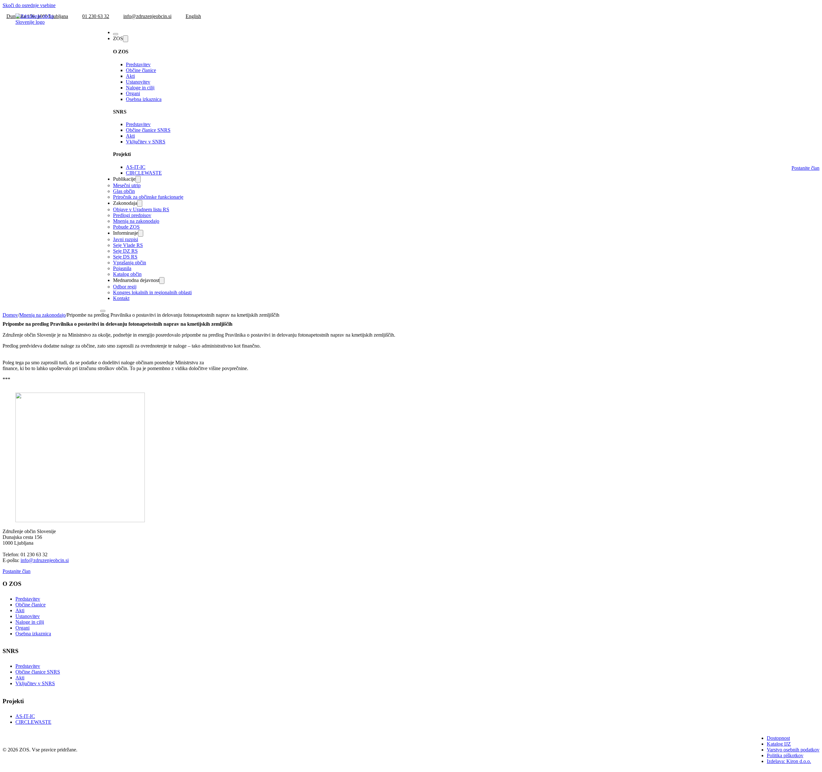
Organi (133, 93)
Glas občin (124, 191)
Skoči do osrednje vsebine (29, 5)
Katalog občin (127, 274)
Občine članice (141, 70)
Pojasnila (122, 268)
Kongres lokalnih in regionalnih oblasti (152, 292)
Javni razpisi (125, 239)
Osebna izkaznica (144, 99)
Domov (10, 315)
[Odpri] (115, 34)
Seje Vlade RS (128, 245)
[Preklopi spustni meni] (125, 38)
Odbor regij (124, 286)
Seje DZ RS (125, 251)
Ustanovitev (138, 82)
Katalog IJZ (779, 744)
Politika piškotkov (785, 755)
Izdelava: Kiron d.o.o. (789, 761)
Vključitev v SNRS (145, 141)
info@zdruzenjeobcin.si (45, 560)
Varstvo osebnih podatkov (793, 749)
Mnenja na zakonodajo (136, 221)
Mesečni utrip (127, 185)
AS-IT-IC (135, 167)
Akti (130, 76)
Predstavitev (138, 64)
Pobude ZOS (126, 227)
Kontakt (121, 298)
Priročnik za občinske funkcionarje (148, 197)
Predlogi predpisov (132, 215)
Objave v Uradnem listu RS (141, 209)
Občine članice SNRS (148, 130)
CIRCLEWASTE (144, 173)
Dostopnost (778, 738)
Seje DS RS (125, 256)
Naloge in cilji (140, 87)
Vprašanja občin (129, 262)
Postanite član (805, 168)
